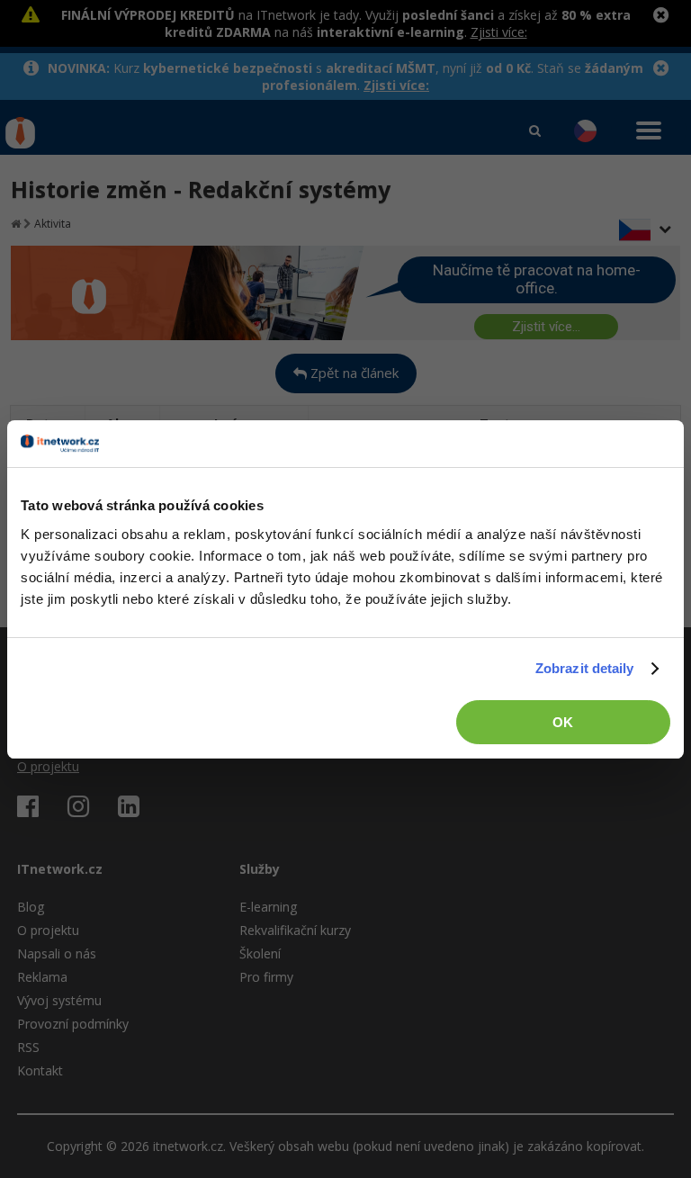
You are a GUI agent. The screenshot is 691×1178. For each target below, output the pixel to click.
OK (562, 722)
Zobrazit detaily (584, 668)
